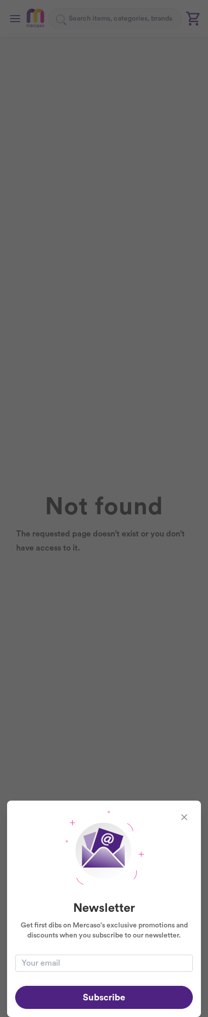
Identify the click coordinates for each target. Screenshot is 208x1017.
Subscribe (104, 997)
